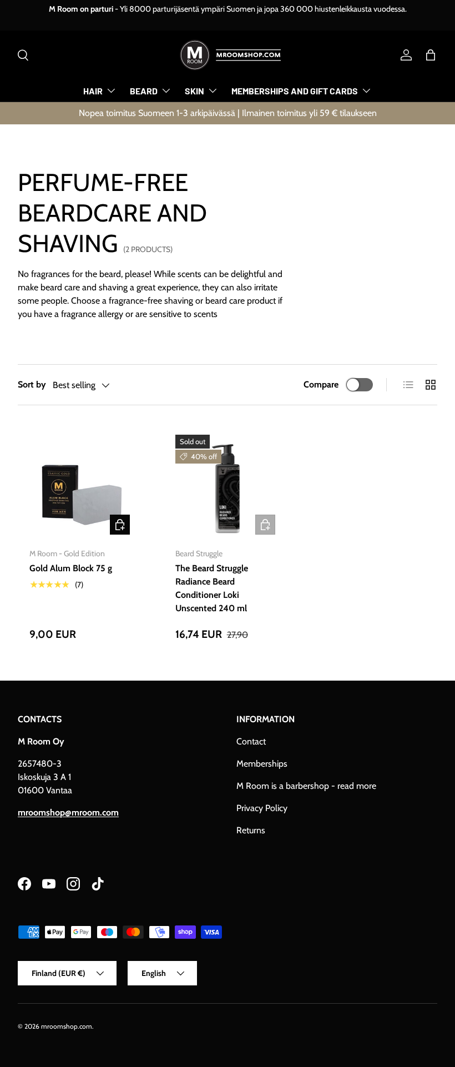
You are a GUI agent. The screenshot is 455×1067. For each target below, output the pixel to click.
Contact (251, 741)
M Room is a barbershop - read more (306, 786)
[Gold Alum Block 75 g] (81, 487)
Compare (321, 384)
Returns (250, 830)
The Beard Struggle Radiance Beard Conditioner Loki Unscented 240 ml (211, 588)
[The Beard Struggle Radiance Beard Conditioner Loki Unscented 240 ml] (227, 487)
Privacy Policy (261, 808)
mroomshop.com (66, 1026)
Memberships (261, 763)
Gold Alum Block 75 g (70, 568)
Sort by (32, 384)
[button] (430, 55)
